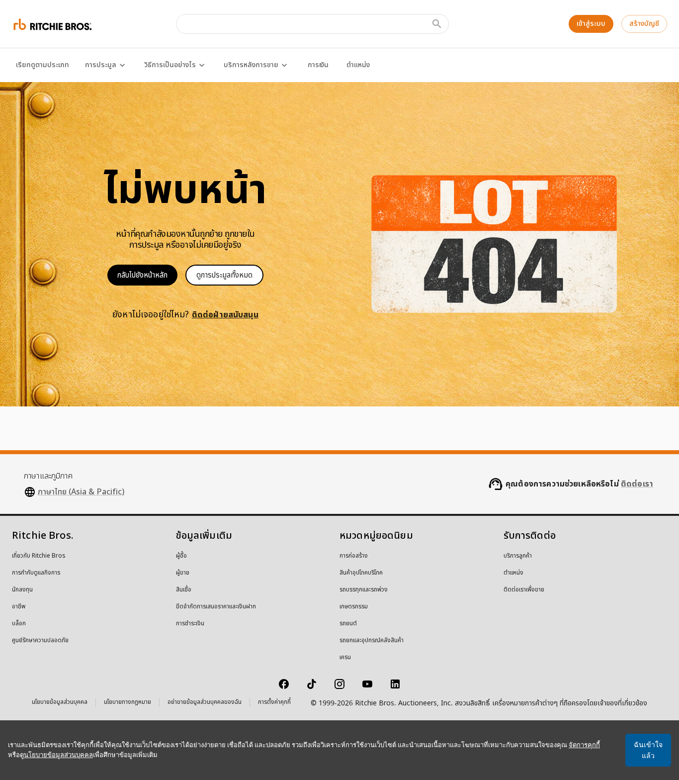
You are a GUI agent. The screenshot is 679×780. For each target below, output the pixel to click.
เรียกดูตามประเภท (42, 65)
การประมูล (100, 65)
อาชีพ (18, 606)
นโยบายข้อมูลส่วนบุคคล (59, 703)
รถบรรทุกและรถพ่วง (364, 589)
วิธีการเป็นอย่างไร (170, 65)
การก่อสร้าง (354, 556)
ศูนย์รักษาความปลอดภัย (40, 640)
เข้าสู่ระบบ (591, 23)
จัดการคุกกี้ (584, 745)
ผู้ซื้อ (181, 556)
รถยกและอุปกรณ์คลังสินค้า (372, 640)
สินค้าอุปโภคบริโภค (361, 573)
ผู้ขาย (182, 573)
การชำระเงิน (190, 623)
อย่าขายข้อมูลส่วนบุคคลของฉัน (205, 703)
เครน (345, 657)
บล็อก (19, 623)
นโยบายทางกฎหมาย (127, 703)
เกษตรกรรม (354, 606)
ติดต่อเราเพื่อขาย (524, 589)
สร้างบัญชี (644, 23)
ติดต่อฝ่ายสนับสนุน (225, 315)
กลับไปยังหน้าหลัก (142, 275)
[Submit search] (437, 24)
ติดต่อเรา (637, 484)
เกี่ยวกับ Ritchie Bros (39, 556)
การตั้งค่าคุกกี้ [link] (274, 702)
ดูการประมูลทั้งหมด (224, 275)
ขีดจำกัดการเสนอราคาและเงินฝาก (216, 606)
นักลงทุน (22, 589)
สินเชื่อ (183, 589)
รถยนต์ (348, 623)
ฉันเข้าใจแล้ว (648, 750)
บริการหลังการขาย (251, 65)
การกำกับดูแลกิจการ (36, 573)
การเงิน (318, 65)
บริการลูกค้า (518, 556)
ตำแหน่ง (358, 65)
